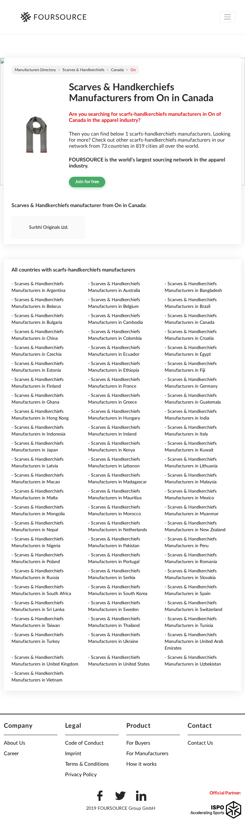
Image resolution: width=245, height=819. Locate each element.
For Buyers (138, 743)
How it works (141, 764)
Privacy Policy (81, 774)
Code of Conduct (84, 743)
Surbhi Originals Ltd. (48, 227)
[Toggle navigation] (227, 17)
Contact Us (200, 743)
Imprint (73, 753)
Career (11, 753)
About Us (14, 743)
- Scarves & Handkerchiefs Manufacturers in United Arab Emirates (194, 642)
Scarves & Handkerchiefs (83, 70)
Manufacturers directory (35, 70)
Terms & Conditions (87, 764)
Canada (117, 70)
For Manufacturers (147, 753)
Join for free (87, 182)
